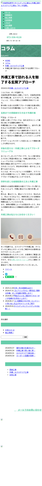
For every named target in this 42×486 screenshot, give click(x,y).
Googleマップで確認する (11, 461)
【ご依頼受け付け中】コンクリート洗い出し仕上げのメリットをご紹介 (22, 302)
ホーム (7, 12)
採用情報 (8, 20)
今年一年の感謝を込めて (23, 288)
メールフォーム (8, 43)
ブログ (7, 22)
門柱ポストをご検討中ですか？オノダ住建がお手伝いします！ (22, 297)
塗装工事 (12, 369)
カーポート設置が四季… (25, 355)
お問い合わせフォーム (19, 259)
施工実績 (8, 17)
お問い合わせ (10, 28)
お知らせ (9, 330)
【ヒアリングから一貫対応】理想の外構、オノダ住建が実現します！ (22, 291)
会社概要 (8, 25)
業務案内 (8, 15)
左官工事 (12, 374)
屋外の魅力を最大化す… (25, 347)
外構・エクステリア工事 (14, 65)
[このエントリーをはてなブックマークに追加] (6, 274)
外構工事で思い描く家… (25, 350)
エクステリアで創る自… (25, 353)
